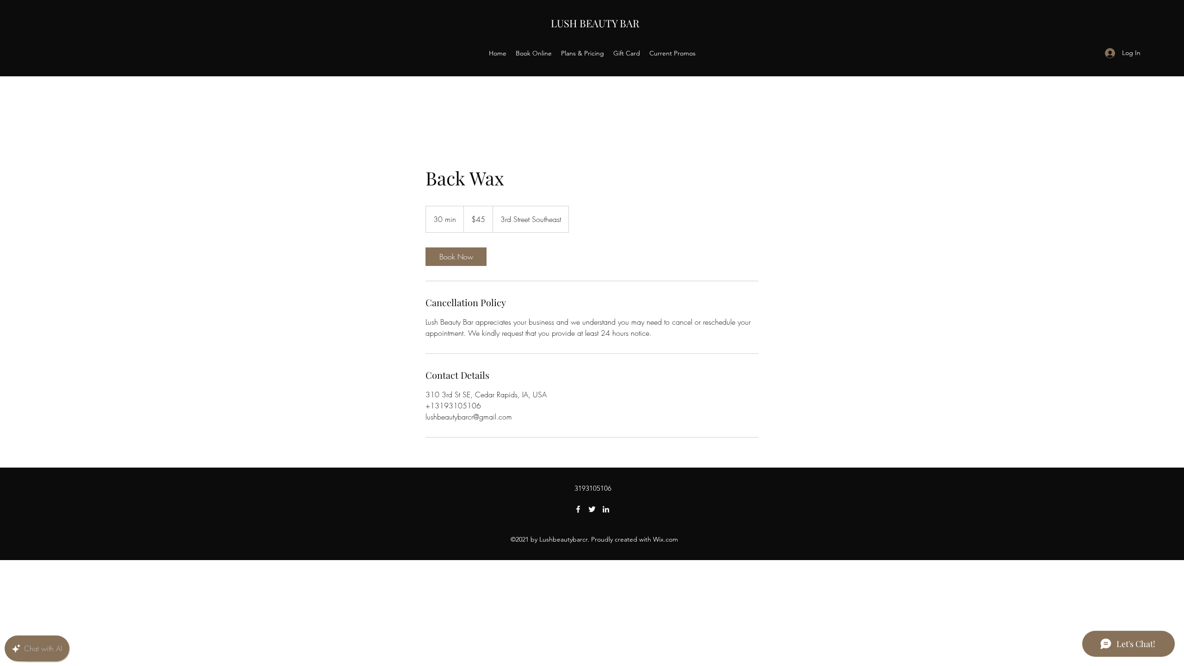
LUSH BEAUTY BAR (595, 23)
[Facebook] (578, 509)
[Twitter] (592, 509)
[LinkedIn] (605, 509)
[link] (456, 256)
